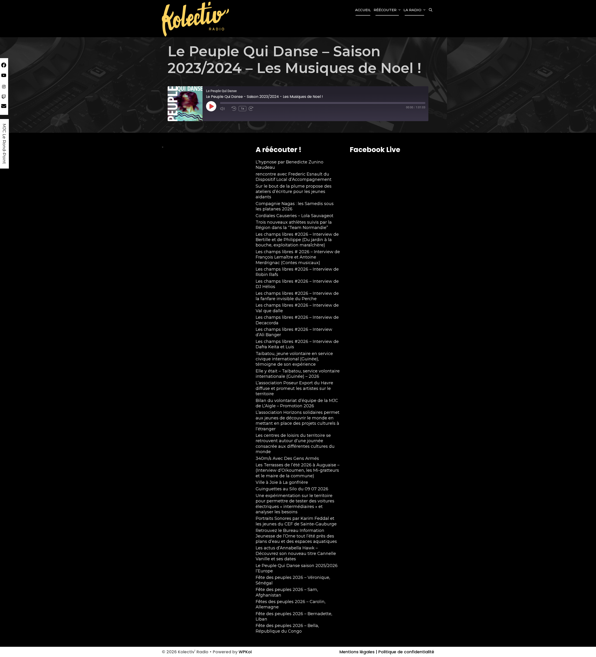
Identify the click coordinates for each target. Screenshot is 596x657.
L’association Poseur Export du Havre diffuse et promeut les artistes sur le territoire (294, 388)
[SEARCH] (430, 10)
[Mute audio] (224, 108)
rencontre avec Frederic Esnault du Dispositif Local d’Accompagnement (294, 177)
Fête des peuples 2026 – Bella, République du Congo (287, 628)
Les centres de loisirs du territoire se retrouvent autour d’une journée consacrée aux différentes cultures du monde (295, 443)
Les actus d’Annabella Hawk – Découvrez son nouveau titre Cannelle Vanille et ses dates (296, 553)
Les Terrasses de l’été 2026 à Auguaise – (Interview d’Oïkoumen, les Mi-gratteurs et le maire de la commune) (297, 470)
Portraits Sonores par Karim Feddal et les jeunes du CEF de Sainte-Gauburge (296, 521)
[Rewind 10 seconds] (234, 108)
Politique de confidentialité (405, 652)
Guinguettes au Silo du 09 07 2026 (292, 488)
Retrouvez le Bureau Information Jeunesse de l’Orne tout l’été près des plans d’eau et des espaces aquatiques (296, 536)
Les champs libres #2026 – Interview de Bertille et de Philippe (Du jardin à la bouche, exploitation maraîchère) (297, 240)
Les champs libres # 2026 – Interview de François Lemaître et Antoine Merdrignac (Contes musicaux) (298, 257)
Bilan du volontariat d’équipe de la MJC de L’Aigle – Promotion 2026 (297, 403)
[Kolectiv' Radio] (196, 19)
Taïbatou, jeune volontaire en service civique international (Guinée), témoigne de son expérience (294, 359)
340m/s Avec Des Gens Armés (287, 458)
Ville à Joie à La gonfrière (282, 482)
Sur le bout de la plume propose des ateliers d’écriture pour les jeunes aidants (294, 192)
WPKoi (245, 652)
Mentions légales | (358, 652)
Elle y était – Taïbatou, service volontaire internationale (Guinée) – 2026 (298, 373)
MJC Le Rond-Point (4, 144)
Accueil (363, 10)
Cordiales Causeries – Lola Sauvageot (294, 215)
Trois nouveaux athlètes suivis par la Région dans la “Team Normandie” (294, 225)
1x (242, 108)
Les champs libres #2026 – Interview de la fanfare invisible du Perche (297, 296)
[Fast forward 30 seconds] (253, 108)
